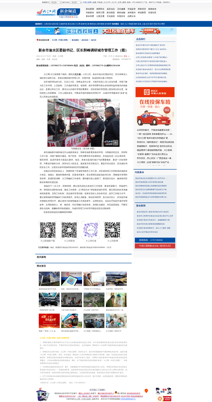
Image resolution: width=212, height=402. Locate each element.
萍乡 (159, 24)
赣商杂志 (93, 24)
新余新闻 (90, 9)
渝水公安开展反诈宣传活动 (147, 232)
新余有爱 (90, 16)
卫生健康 (121, 9)
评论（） (127, 56)
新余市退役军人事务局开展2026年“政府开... (153, 212)
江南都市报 (63, 24)
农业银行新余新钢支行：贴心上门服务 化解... (154, 228)
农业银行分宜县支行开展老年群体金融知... (152, 81)
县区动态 (111, 9)
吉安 (147, 24)
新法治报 (71, 24)
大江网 (77, 24)
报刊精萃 (108, 24)
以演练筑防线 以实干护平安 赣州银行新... (151, 77)
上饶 (143, 24)
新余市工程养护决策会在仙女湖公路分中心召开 (155, 216)
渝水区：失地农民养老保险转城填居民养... (151, 193)
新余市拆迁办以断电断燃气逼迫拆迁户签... (151, 190)
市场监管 (131, 9)
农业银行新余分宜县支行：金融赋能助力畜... (154, 220)
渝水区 (93, 40)
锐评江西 (100, 13)
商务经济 (142, 9)
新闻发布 (152, 9)
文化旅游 (111, 16)
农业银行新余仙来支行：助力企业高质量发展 (153, 69)
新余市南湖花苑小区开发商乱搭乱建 (149, 182)
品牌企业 (131, 16)
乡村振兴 (131, 13)
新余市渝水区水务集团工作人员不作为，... (151, 178)
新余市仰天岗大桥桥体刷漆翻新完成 (151, 224)
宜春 (155, 24)
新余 (139, 24)
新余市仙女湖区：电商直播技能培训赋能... (152, 73)
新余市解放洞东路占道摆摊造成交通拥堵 (151, 186)
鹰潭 (163, 24)
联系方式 (165, 246)
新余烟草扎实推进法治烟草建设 (148, 53)
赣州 (135, 24)
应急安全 (121, 16)
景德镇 (131, 24)
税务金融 (121, 13)
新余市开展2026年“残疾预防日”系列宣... (151, 45)
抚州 (151, 24)
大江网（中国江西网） (60, 40)
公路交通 (100, 16)
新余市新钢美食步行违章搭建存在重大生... (151, 197)
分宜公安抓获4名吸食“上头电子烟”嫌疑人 (152, 57)
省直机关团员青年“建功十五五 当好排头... (152, 49)
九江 (126, 24)
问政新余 (90, 13)
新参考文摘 (85, 24)
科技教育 (142, 13)
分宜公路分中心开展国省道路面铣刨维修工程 (153, 65)
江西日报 (47, 24)
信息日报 (54, 24)
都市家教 (100, 24)
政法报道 (111, 13)
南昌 (122, 24)
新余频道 (75, 40)
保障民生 (100, 9)
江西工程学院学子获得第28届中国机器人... (152, 61)
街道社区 (152, 13)
